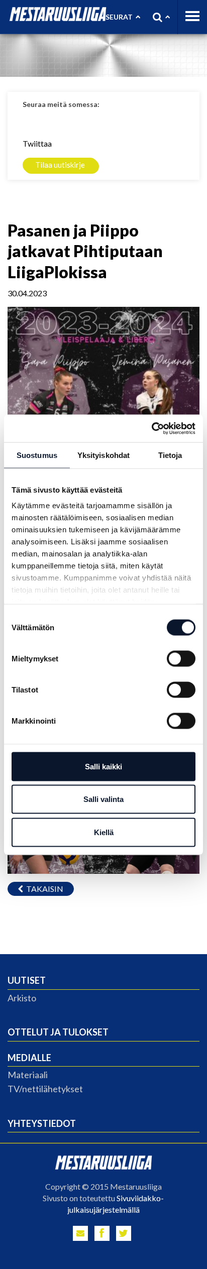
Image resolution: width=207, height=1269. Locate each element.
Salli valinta (103, 799)
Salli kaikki (103, 766)
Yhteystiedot (42, 1123)
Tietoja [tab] (170, 455)
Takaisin (43, 888)
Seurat (119, 17)
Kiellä (104, 832)
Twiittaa (37, 143)
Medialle (29, 1057)
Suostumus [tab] (37, 455)
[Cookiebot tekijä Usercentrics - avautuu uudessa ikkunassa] (151, 428)
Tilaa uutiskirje (60, 164)
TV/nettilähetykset (45, 1088)
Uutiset (27, 980)
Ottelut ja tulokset (58, 1031)
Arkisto (22, 997)
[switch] (181, 658)
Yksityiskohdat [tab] (103, 455)
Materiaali (28, 1074)
